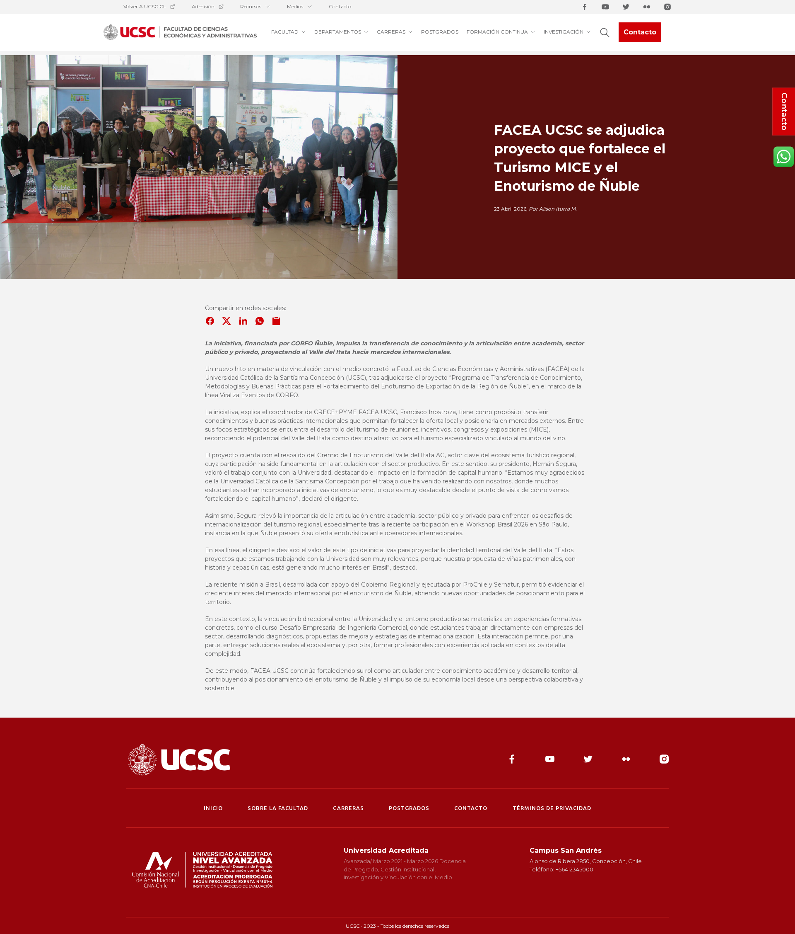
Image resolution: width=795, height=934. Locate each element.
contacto (470, 808)
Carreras (348, 808)
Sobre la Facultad (278, 808)
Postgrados (409, 808)
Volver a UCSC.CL (144, 6)
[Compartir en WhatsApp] (260, 321)
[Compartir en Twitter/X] (226, 321)
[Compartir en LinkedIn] (243, 321)
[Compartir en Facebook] (210, 321)
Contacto (340, 6)
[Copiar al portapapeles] (276, 321)
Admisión (203, 6)
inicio (213, 808)
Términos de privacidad (552, 808)
